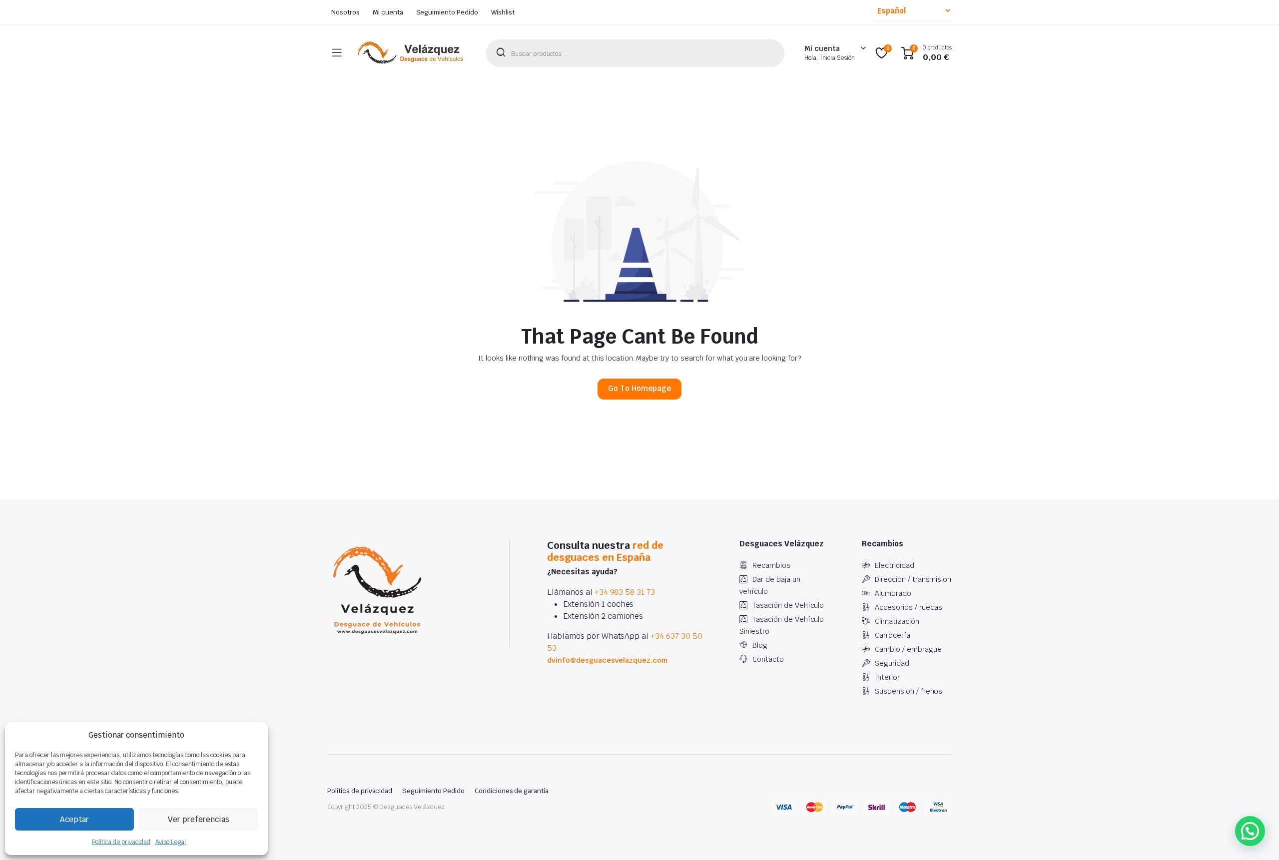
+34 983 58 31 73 (625, 592)
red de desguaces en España (605, 551)
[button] (1250, 831)
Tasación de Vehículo (788, 605)
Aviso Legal (170, 842)
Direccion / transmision (913, 579)
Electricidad (894, 565)
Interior (887, 677)
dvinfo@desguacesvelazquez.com (607, 660)
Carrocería (892, 635)
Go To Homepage (639, 388)
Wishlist (503, 12)
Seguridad (892, 663)
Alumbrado (893, 593)
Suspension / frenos (908, 691)
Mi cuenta (388, 12)
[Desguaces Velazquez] (411, 53)
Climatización (897, 621)
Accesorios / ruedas (908, 607)
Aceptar (74, 819)
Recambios (771, 565)
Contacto (768, 659)
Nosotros (345, 12)
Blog (759, 645)
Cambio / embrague (908, 649)
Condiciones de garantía (512, 791)
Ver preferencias (198, 819)
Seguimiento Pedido (447, 12)
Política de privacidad (121, 842)
